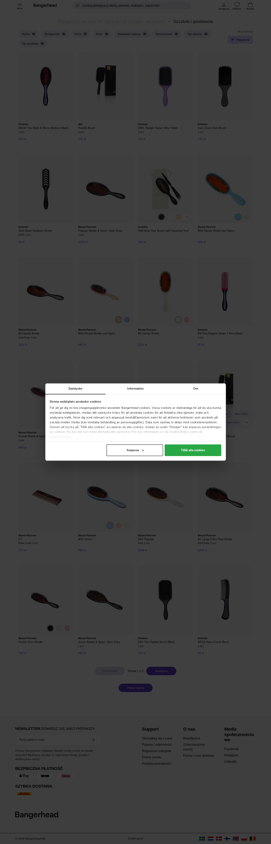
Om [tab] (195, 388)
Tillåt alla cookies (193, 450)
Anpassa (133, 450)
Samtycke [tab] (75, 388)
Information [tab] (135, 388)
